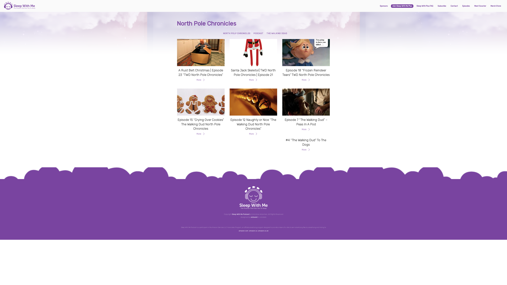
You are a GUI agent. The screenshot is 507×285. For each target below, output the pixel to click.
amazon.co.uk (263, 231)
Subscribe (442, 6)
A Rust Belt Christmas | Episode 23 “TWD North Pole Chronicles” (200, 72)
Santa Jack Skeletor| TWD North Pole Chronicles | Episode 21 (253, 72)
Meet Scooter (480, 6)
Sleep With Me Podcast (241, 214)
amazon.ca (253, 231)
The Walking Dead (277, 33)
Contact (454, 6)
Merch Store (496, 6)
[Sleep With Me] (19, 8)
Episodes (466, 6)
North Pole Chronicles (236, 33)
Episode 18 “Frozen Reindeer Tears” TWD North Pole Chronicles (306, 72)
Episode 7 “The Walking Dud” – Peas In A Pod (306, 122)
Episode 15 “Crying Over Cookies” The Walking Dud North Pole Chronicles (201, 124)
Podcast (258, 33)
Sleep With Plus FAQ (425, 6)
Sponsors (384, 6)
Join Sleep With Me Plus (402, 6)
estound (254, 217)
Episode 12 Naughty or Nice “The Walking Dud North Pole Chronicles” (253, 124)
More (199, 80)
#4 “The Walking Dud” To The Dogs (306, 142)
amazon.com (243, 231)
